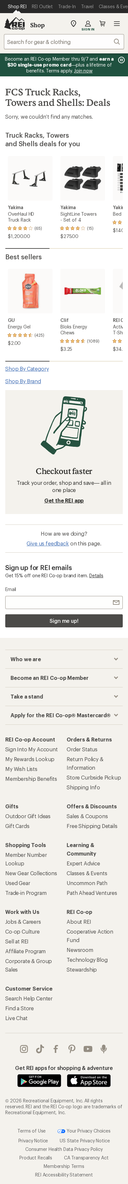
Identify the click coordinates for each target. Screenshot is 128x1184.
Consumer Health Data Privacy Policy (63, 1149)
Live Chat (16, 1018)
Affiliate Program (25, 951)
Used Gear (17, 883)
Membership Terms (64, 1166)
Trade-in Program (25, 893)
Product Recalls (35, 1157)
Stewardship (82, 969)
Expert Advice (83, 863)
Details (96, 575)
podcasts (103, 1049)
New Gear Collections (31, 873)
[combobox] (64, 41)
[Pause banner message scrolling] (120, 60)
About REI (79, 921)
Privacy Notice (33, 1140)
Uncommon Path (87, 883)
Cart (102, 23)
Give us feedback (48, 543)
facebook (56, 1049)
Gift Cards (17, 826)
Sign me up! (64, 621)
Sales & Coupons (87, 816)
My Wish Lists (21, 769)
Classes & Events (87, 873)
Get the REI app (64, 500)
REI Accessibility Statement (64, 1174)
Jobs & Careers (23, 921)
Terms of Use (31, 1130)
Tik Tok (40, 1049)
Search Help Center (29, 998)
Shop (37, 25)
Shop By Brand (23, 381)
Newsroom (80, 950)
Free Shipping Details (92, 826)
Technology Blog (87, 960)
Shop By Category (27, 368)
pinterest (72, 1049)
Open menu (116, 23)
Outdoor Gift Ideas (28, 816)
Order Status (82, 749)
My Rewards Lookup (29, 759)
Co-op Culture (22, 931)
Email (10, 589)
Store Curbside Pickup (94, 777)
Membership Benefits (31, 779)
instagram (24, 1049)
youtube (88, 1049)
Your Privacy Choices (88, 1130)
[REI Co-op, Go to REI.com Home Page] (14, 23)
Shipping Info (83, 787)
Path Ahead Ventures (92, 893)
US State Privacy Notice (85, 1140)
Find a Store (19, 1008)
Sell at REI (17, 941)
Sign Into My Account (31, 749)
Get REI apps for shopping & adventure (64, 1068)
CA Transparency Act (86, 1157)
